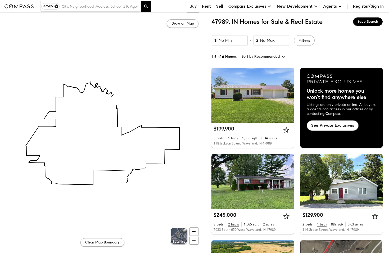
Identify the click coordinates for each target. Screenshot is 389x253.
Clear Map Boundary (102, 242)
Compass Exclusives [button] (247, 6)
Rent (206, 6)
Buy (193, 6)
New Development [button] (295, 6)
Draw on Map (182, 23)
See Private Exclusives (332, 125)
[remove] (56, 6)
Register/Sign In (368, 6)
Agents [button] (330, 6)
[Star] (286, 130)
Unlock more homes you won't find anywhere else (336, 94)
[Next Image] (287, 95)
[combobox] (100, 6)
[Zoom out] (193, 240)
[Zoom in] (193, 231)
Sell (219, 6)
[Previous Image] (218, 95)
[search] (146, 6)
